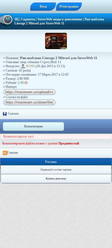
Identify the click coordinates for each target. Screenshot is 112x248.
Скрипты (28, 19)
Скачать (13, 113)
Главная (12, 152)
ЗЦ (16, 19)
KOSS (30, 66)
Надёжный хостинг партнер (56, 169)
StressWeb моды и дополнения (60, 19)
